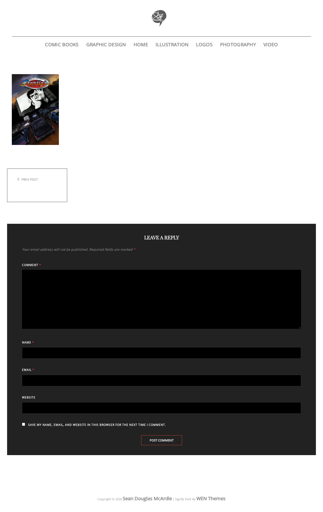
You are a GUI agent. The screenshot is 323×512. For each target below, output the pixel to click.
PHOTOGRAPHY (238, 44)
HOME (141, 44)
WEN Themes (211, 498)
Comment (31, 265)
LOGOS (204, 44)
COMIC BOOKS (62, 44)
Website (28, 397)
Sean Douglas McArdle (147, 498)
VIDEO (270, 44)
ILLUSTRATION (172, 44)
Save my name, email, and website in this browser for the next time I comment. (97, 425)
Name (28, 342)
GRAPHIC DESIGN (106, 44)
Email (28, 370)
